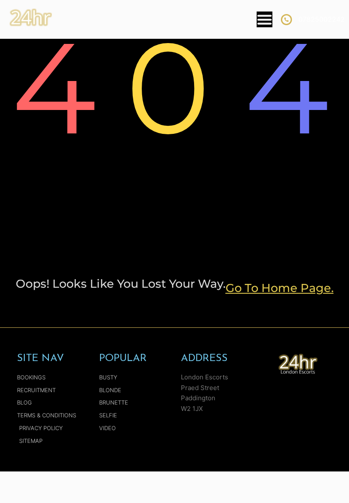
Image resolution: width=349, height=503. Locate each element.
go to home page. (280, 288)
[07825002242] (286, 19)
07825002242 (321, 19)
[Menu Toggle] (264, 19)
